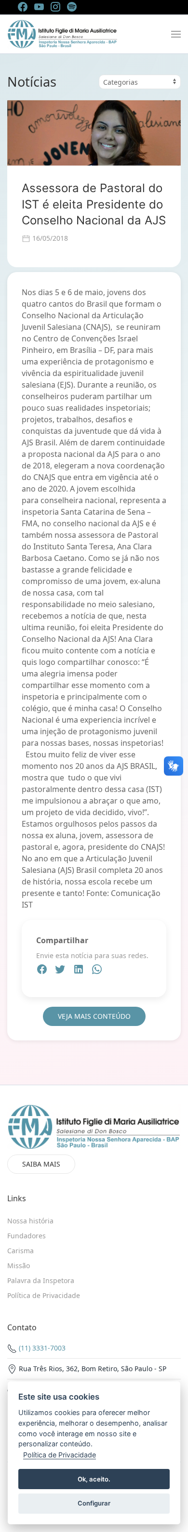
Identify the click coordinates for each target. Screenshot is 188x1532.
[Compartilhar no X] (61, 970)
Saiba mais (41, 1163)
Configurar (94, 1503)
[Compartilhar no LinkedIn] (79, 970)
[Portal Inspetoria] (62, 34)
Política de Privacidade (59, 1455)
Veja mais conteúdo (94, 1016)
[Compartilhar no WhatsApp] (97, 970)
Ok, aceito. (94, 1479)
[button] (176, 34)
